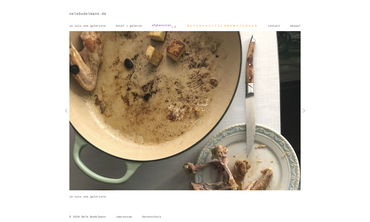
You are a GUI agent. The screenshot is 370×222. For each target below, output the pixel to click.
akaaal (295, 25)
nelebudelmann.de (87, 14)
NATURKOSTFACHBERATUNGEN (222, 25)
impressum (124, 216)
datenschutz (151, 216)
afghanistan (164, 26)
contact (274, 25)
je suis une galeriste (87, 25)
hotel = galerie (129, 25)
